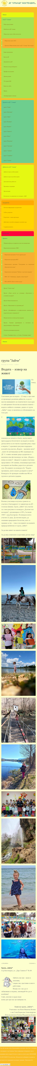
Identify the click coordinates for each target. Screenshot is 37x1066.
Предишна (5, 963)
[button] (35, 3)
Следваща (32, 963)
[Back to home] (18, 3)
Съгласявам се (5, 1064)
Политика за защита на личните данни (21, 1054)
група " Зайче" (14, 364)
